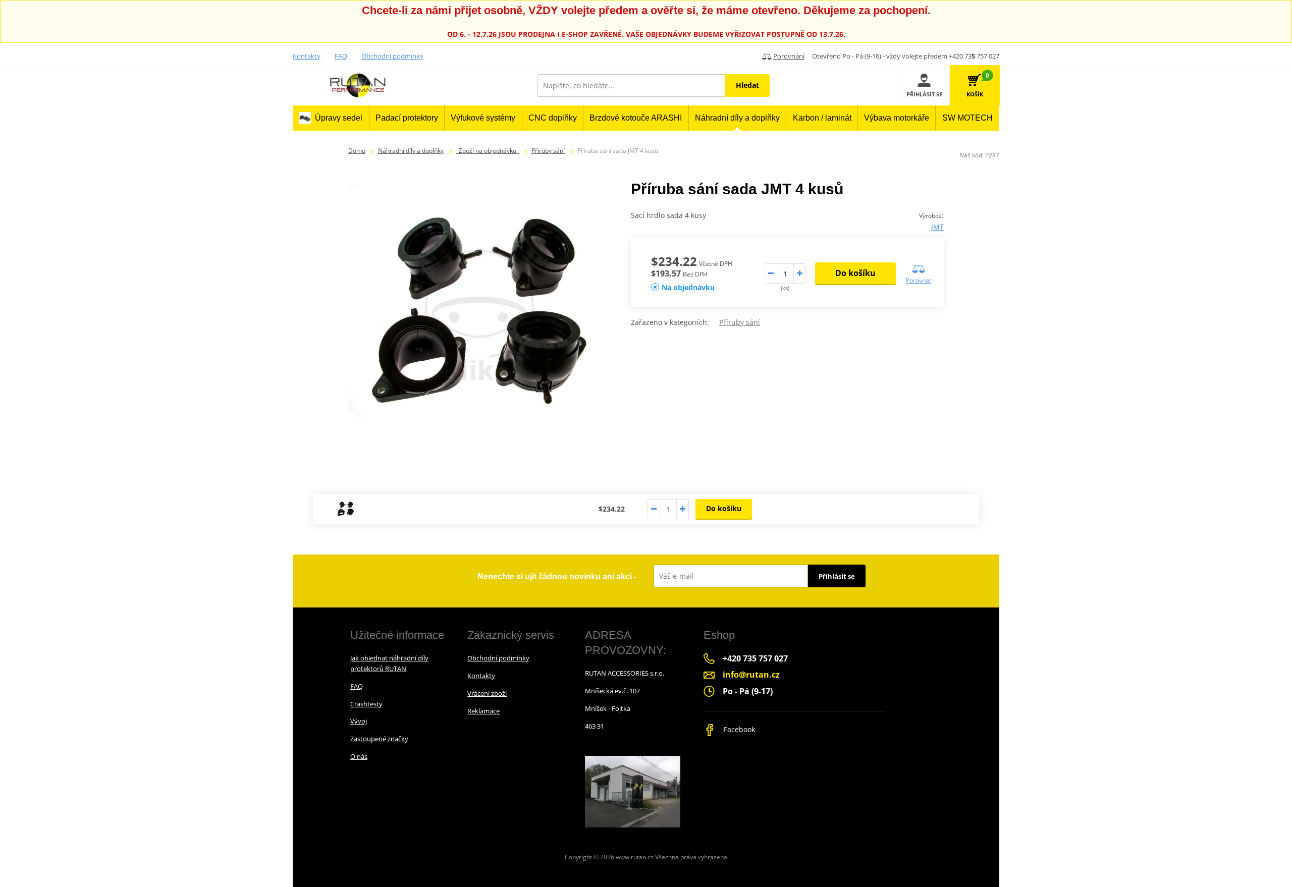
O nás (358, 756)
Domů (356, 150)
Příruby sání (548, 150)
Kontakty (306, 56)
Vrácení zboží (487, 693)
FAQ (341, 56)
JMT (937, 227)
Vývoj (358, 721)
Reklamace (483, 710)
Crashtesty (366, 703)
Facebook (738, 729)
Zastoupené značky (379, 738)
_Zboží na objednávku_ (487, 150)
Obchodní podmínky (392, 56)
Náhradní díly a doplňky (411, 150)
